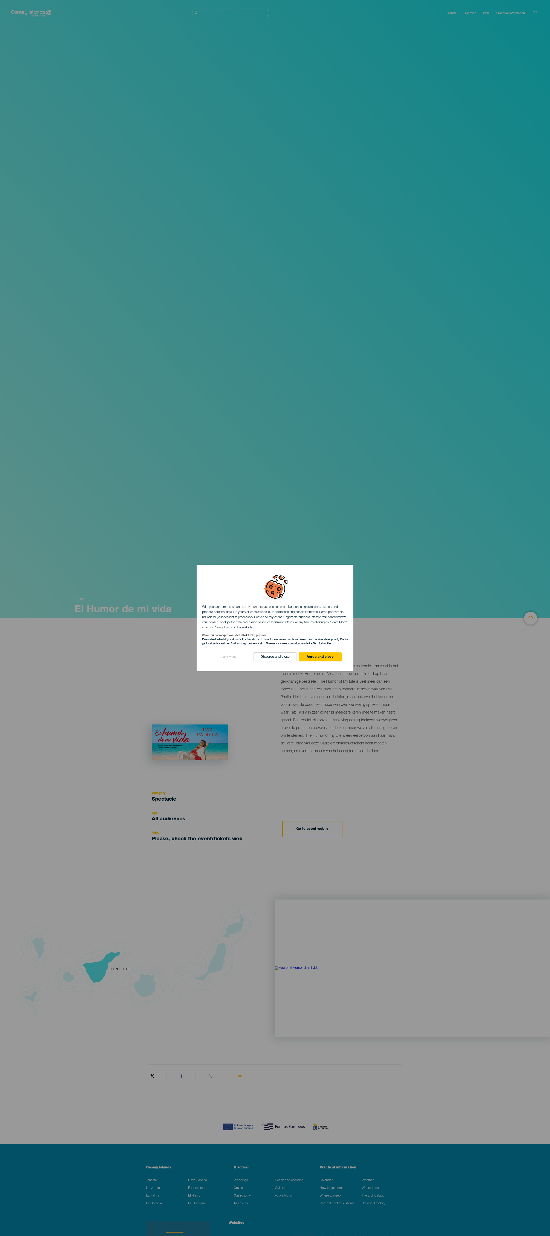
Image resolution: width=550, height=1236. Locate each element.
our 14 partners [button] (252, 607)
